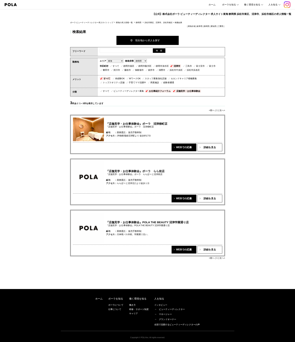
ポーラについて (115, 305)
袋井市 (151, 70)
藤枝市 (127, 70)
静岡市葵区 (128, 66)
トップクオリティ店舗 (114, 82)
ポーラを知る (229, 4)
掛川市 (117, 70)
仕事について (114, 309)
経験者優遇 (168, 82)
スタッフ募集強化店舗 (155, 78)
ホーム (212, 4)
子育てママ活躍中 (137, 82)
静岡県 (138, 22)
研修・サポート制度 (139, 309)
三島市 (188, 66)
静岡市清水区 (162, 66)
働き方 (132, 305)
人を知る (273, 4)
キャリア (133, 313)
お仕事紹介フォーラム (160, 91)
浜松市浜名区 (193, 70)
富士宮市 (200, 66)
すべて (116, 66)
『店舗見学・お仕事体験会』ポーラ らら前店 (135, 171)
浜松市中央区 (176, 70)
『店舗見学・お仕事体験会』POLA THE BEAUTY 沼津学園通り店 (147, 222)
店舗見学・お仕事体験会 (188, 91)
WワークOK (135, 78)
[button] (184, 147)
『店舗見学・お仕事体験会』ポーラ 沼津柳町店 (136, 123)
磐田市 (106, 70)
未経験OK (120, 78)
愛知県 (213, 26)
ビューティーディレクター (172, 309)
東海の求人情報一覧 (124, 22)
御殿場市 (139, 70)
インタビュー (160, 305)
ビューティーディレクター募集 (129, 91)
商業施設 (154, 82)
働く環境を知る (252, 4)
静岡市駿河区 (144, 66)
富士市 (212, 66)
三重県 (220, 26)
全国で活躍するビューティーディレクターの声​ (177, 324)
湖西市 (162, 70)
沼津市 (177, 66)
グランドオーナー (167, 319)
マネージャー (165, 314)
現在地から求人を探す (147, 40)
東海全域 (191, 26)
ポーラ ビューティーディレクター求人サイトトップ (91, 22)
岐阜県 (199, 26)
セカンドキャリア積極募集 (184, 78)
